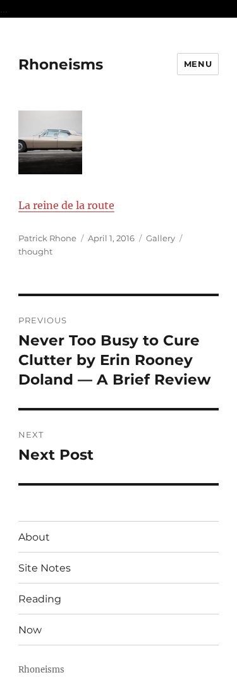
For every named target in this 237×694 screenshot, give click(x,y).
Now (30, 630)
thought (35, 251)
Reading (39, 599)
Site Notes (44, 568)
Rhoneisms (60, 64)
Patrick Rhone (47, 238)
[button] (50, 145)
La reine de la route (66, 205)
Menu (198, 64)
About (34, 537)
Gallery (160, 238)
